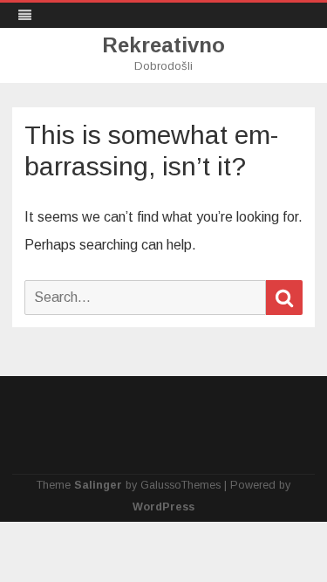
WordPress (163, 507)
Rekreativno (163, 45)
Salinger (98, 485)
